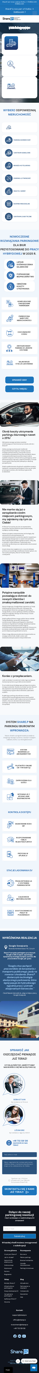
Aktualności (24, 1283)
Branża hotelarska (26, 1260)
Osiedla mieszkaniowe (25, 1264)
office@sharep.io (19, 1320)
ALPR (27, 1363)
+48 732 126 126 (19, 1328)
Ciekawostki (24, 1291)
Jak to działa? (9, 1257)
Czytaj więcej (19, 389)
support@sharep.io (19, 1315)
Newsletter (24, 1294)
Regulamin (7, 1274)
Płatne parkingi (25, 1257)
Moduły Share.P (9, 1283)
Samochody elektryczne (8, 1261)
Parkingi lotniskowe (27, 1268)
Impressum (8, 1268)
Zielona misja (8, 1265)
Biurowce (23, 1254)
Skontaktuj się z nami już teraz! (19, 1190)
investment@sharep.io (19, 1325)
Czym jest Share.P (10, 1254)
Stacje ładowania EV (11, 1291)
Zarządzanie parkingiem (8, 1295)
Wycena (7, 1302)
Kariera (6, 1271)
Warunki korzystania (17, 1363)
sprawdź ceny (19, 380)
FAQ (21, 1297)
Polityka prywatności (19, 1179)
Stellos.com (19, 12)
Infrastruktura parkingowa (9, 1287)
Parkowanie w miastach (25, 1287)
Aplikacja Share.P (10, 1299)
